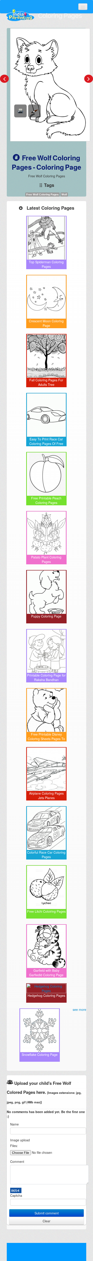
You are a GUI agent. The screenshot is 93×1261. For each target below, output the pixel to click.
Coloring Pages (60, 15)
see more (79, 1009)
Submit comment (47, 1213)
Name (14, 1124)
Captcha (16, 1195)
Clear (46, 1221)
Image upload (20, 1140)
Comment (17, 1161)
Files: (14, 1145)
